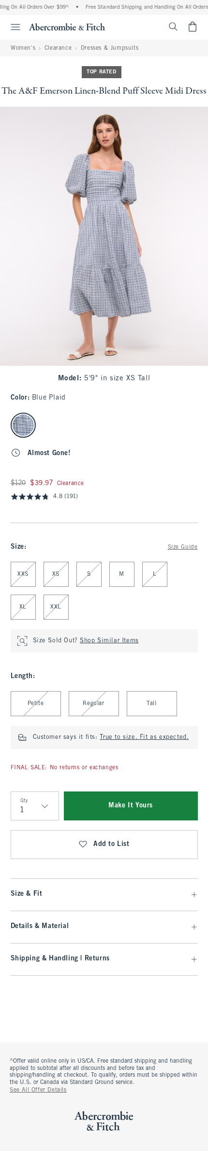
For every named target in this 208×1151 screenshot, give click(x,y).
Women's (23, 48)
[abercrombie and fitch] (67, 26)
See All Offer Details (38, 1090)
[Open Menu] (11, 27)
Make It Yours (130, 806)
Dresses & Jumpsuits (109, 48)
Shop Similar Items (109, 641)
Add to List (111, 844)
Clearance (58, 48)
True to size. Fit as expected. (144, 737)
